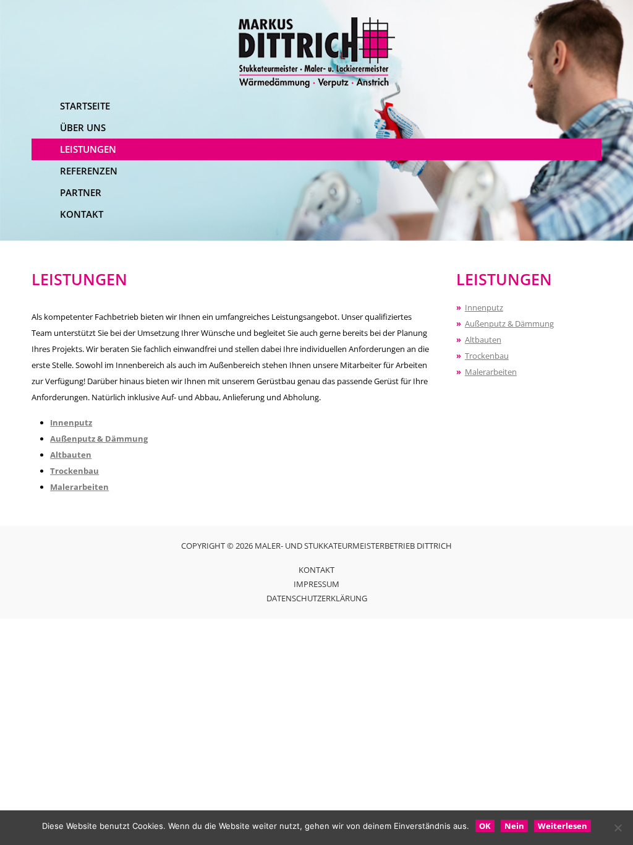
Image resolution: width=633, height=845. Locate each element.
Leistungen (88, 149)
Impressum (316, 584)
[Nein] (617, 827)
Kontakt (81, 214)
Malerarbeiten (79, 486)
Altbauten (70, 454)
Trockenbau (74, 470)
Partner (80, 192)
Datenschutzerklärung (316, 598)
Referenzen (88, 171)
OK (485, 825)
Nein (514, 825)
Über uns (83, 127)
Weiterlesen (562, 825)
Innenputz (71, 422)
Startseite (85, 106)
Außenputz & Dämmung (99, 438)
